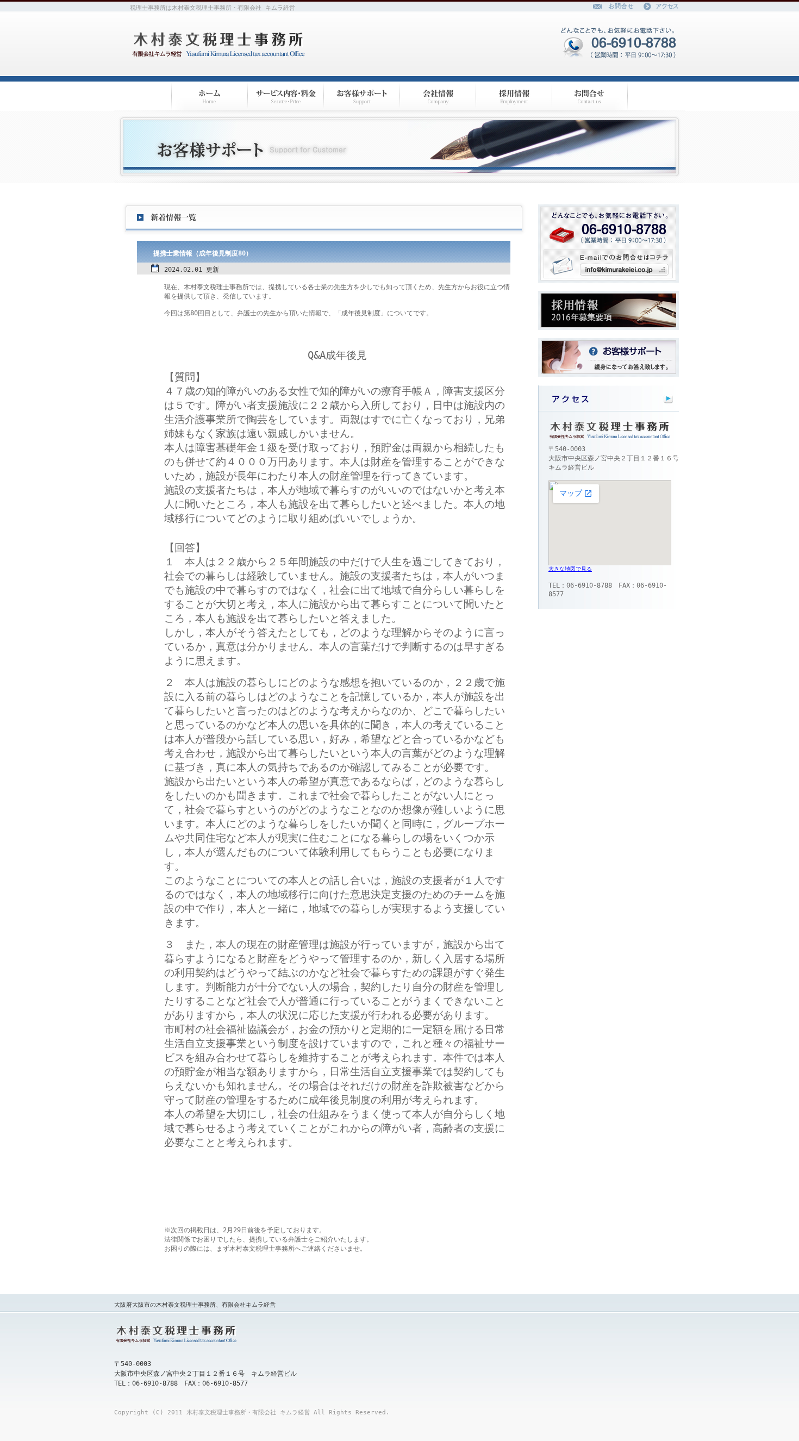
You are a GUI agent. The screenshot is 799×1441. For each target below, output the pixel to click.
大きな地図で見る (570, 569)
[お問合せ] (590, 96)
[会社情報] (438, 96)
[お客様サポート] (361, 96)
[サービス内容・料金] (285, 96)
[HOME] (209, 96)
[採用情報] (514, 96)
